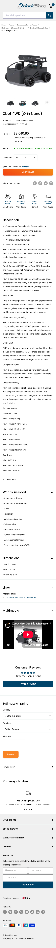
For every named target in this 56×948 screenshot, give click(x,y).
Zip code (7, 736)
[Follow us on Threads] (43, 912)
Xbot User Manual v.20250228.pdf (20, 597)
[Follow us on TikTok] (32, 912)
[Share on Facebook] (35, 183)
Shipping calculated (34, 137)
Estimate (10, 754)
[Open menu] (4, 6)
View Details (8, 207)
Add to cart (28, 172)
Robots (11, 25)
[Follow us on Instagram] (16, 912)
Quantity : (7, 157)
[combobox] (24, 15)
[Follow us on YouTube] (27, 912)
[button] (54, 102)
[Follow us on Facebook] (5, 912)
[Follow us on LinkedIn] (38, 912)
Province (7, 723)
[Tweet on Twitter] (46, 183)
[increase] (34, 158)
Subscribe (28, 884)
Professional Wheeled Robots (38, 28)
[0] (51, 6)
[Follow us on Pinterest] (21, 912)
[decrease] (17, 158)
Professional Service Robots (27, 25)
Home (3, 25)
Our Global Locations (11, 898)
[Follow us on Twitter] (10, 912)
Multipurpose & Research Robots (13, 28)
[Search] (49, 15)
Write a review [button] (28, 684)
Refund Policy (9, 767)
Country (6, 710)
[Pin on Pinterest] (40, 183)
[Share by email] (51, 183)
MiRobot (7, 120)
